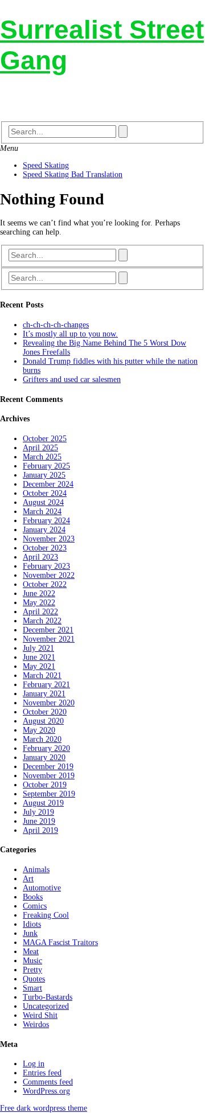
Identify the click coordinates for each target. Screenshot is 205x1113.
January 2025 (44, 475)
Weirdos (36, 1024)
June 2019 (39, 821)
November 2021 (49, 639)
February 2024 (46, 520)
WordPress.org (46, 1091)
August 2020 (43, 721)
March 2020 (42, 739)
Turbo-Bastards (47, 997)
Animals (36, 869)
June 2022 (39, 593)
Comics (35, 906)
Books (33, 897)
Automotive (42, 888)
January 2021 (44, 693)
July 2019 (38, 812)
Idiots (32, 924)
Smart (32, 988)
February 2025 (46, 466)
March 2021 (42, 675)
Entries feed (42, 1073)
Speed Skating (46, 165)
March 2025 (42, 457)
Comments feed (48, 1082)
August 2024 (43, 502)
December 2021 (48, 630)
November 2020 (49, 703)
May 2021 (39, 666)
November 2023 (49, 539)
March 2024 (42, 511)
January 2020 (44, 757)
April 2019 (40, 830)
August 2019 (43, 803)
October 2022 (45, 584)
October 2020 (45, 712)
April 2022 (40, 611)
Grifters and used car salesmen (72, 379)
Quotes (34, 979)
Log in (33, 1063)
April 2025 (40, 447)
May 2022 (39, 602)
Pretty (32, 970)
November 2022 (49, 575)
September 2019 (49, 794)
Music (32, 960)
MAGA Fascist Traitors (60, 942)
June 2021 (39, 657)
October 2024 (45, 493)
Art (28, 878)
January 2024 (44, 529)
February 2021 (46, 684)
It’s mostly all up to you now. (70, 334)
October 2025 (45, 438)
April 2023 (40, 557)
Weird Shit (40, 1015)
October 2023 (45, 548)
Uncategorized (46, 1006)
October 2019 (45, 785)
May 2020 (39, 730)
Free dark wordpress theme (43, 1108)
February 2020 (46, 748)
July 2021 (38, 648)
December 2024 (48, 484)
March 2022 (42, 621)
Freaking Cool (46, 915)
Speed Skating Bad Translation (72, 174)
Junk (30, 933)
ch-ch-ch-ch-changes (56, 325)
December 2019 (48, 766)
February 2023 (46, 566)
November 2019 (49, 775)
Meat (31, 951)
